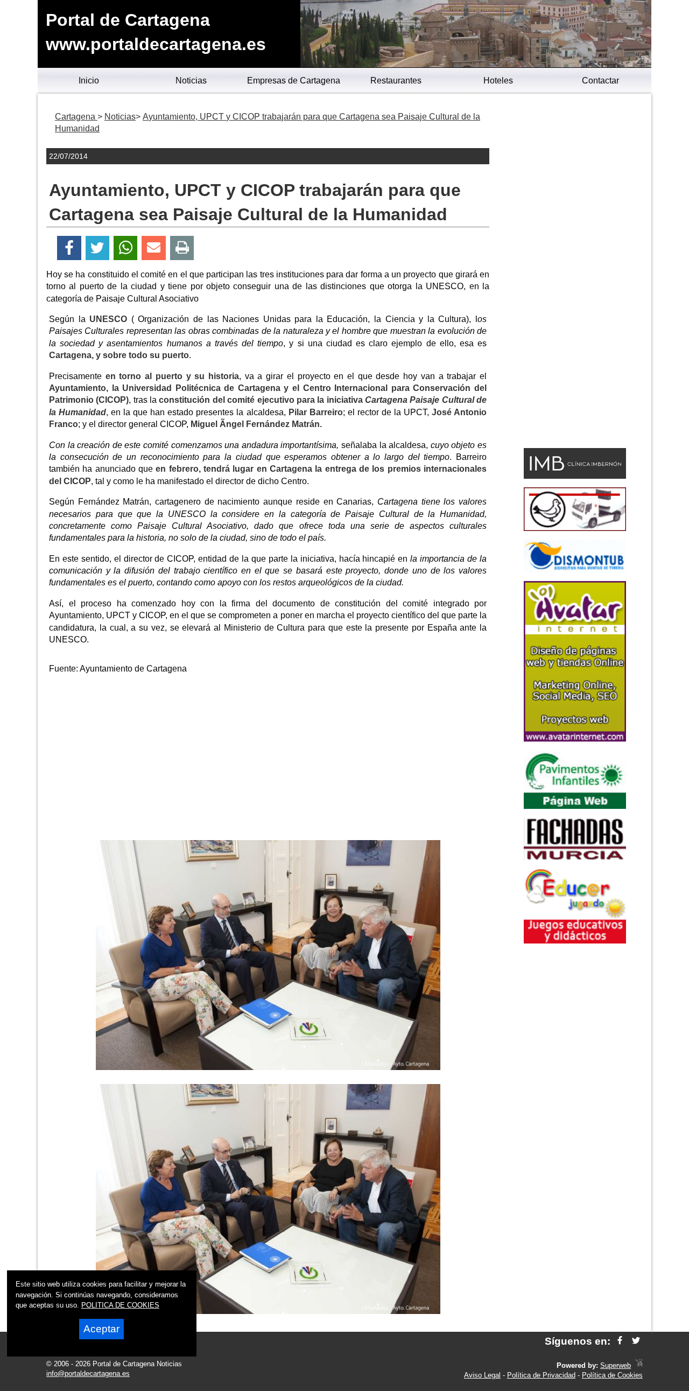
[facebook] (620, 1341)
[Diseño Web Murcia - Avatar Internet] (639, 1365)
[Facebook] (69, 248)
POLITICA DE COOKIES (120, 1305)
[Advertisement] (268, 759)
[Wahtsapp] (126, 248)
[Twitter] (97, 248)
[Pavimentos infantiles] (575, 805)
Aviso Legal (482, 1375)
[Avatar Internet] (575, 738)
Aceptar (101, 1328)
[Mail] (153, 248)
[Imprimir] (182, 248)
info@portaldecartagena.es (88, 1373)
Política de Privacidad (541, 1375)
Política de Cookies (612, 1375)
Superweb (615, 1365)
